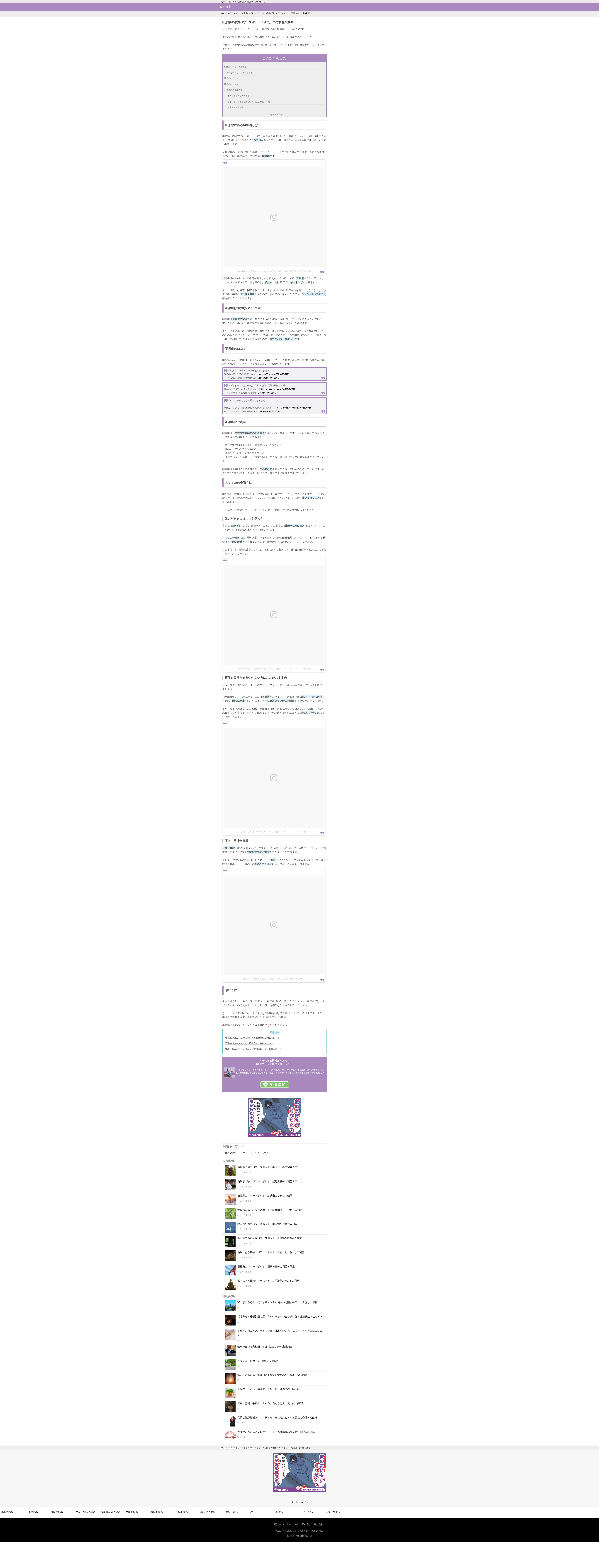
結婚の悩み (7, 1512)
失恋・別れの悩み (86, 1512)
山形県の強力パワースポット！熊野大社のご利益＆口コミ (269, 1181)
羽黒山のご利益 (231, 84)
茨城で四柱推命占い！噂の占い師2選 (258, 1360)
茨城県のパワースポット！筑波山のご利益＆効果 (264, 1195)
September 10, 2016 (268, 377)
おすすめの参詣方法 (233, 90)
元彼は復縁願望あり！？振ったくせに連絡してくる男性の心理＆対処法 (277, 1417)
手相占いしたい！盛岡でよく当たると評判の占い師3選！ (269, 1389)
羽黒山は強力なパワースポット (238, 72)
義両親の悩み (207, 1512)
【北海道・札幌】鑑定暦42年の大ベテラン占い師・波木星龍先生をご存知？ (280, 1316)
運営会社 (319, 1524)
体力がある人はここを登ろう (240, 95)
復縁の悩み (57, 1512)
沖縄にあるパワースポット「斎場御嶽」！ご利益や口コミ (253, 1049)
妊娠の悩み (181, 1512)
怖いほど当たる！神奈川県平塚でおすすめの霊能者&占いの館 (272, 1375)
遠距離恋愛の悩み (111, 1512)
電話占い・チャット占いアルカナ (292, 1524)
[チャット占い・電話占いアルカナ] (274, 1136)
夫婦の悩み (132, 1512)
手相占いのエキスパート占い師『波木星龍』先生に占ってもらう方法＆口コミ (279, 1332)
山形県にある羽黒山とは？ (236, 66)
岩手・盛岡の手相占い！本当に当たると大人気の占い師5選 (270, 1403)
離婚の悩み (157, 1512)
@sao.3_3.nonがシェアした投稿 (259, 978)
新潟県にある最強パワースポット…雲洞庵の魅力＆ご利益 (269, 1238)
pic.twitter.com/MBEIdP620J (280, 388)
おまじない (306, 1512)
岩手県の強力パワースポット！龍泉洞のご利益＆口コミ (252, 1037)
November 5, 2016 (270, 411)
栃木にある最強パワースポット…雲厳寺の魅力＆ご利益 (268, 1280)
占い (252, 1512)
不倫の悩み (32, 1512)
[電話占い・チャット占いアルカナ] (299, 1491)
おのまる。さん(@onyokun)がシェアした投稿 (259, 831)
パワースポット (234, 13)
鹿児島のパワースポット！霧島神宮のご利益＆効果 (266, 1266)
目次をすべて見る (274, 114)
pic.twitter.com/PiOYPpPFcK (297, 407)
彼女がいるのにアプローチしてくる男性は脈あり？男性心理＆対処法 (276, 1431)
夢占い (279, 1512)
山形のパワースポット (253, 13)
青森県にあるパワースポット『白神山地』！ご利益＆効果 (269, 1209)
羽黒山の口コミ (231, 78)
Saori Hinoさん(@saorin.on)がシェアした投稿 (259, 271)
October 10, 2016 (267, 392)
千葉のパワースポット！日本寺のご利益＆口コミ (249, 1043)
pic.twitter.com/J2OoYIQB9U (274, 374)
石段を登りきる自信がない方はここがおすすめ (248, 101)
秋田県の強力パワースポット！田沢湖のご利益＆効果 (267, 1224)
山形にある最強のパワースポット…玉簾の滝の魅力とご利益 (270, 1252)
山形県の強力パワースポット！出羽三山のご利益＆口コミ (269, 1167)
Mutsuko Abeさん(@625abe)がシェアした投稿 (259, 668)
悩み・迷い (231, 1512)
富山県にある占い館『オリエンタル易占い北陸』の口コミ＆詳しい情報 (277, 1302)
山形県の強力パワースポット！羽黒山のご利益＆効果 (287, 13)
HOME (223, 13)
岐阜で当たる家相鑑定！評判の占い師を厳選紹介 (264, 1346)
